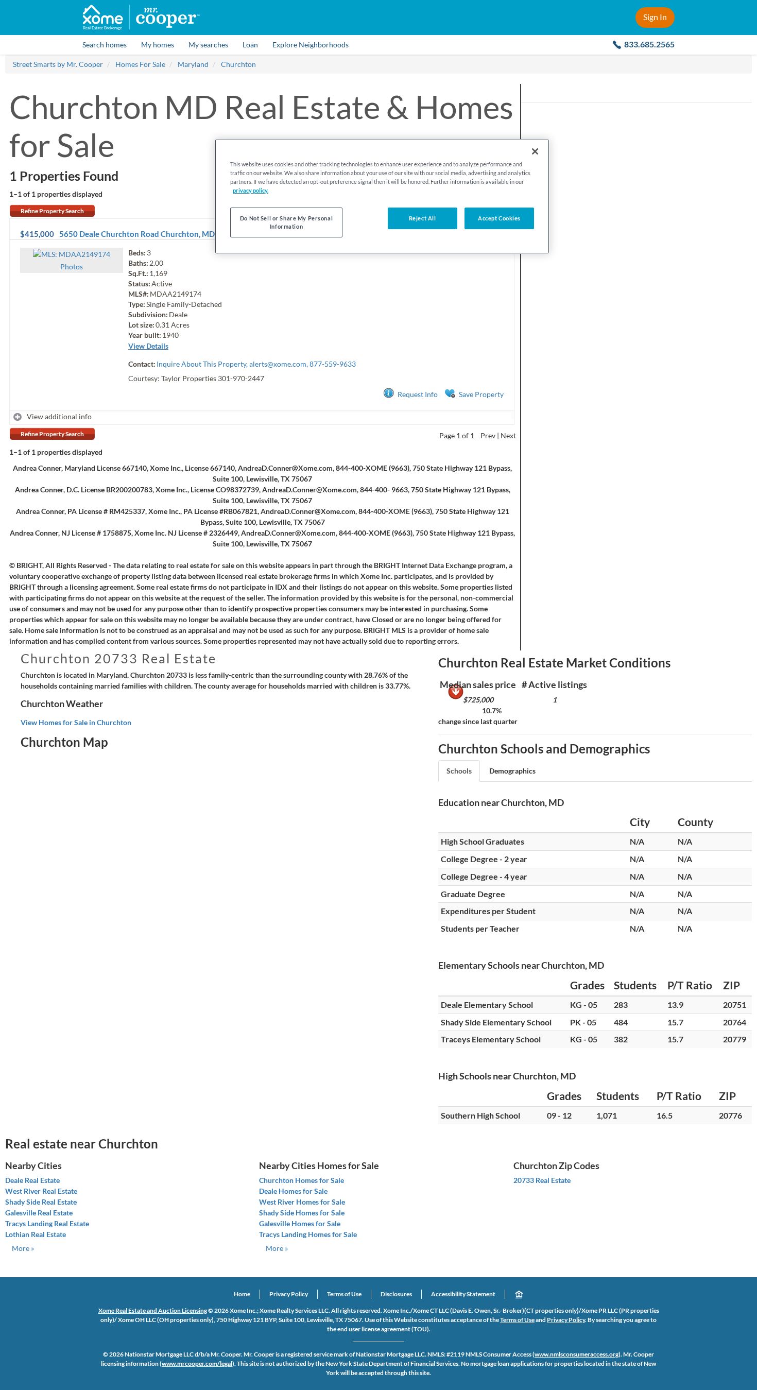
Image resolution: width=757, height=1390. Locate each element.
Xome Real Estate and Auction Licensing (152, 1310)
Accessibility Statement (463, 1294)
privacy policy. (250, 190)
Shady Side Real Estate (41, 1201)
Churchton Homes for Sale (301, 1180)
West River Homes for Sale (302, 1201)
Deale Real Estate (32, 1180)
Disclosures (396, 1294)
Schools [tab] (459, 770)
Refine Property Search (52, 211)
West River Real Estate (41, 1191)
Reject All (422, 218)
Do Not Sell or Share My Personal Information (286, 222)
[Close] (535, 151)
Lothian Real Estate (35, 1234)
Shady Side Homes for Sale (302, 1212)
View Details (148, 345)
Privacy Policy (288, 1294)
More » (23, 1248)
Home (242, 1294)
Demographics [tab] (512, 770)
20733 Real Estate (542, 1180)
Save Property (481, 394)
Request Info (418, 394)
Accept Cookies (499, 218)
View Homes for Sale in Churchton (76, 722)
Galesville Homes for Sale (299, 1223)
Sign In (655, 17)
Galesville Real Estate (39, 1212)
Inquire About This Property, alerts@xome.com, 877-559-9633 (256, 363)
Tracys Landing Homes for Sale (308, 1234)
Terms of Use (344, 1294)
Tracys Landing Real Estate (47, 1223)
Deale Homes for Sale (293, 1191)
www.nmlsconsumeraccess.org (576, 1354)
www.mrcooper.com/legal (197, 1363)
